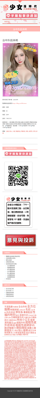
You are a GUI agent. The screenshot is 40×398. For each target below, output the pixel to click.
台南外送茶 (15, 354)
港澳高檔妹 (18, 377)
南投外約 (14, 340)
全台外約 (22, 306)
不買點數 (8, 307)
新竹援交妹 (9, 351)
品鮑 (7, 131)
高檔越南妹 (31, 377)
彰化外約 (22, 348)
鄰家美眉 (21, 333)
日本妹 (31, 315)
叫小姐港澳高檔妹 (16, 370)
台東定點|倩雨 (10, 296)
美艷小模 (31, 328)
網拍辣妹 (21, 327)
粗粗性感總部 (24, 325)
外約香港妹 (30, 347)
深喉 (27, 131)
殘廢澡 (23, 131)
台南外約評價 (28, 343)
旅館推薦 (24, 351)
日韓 (9, 317)
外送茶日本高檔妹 (28, 357)
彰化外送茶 (22, 363)
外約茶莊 (10, 312)
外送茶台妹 (15, 356)
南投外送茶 (9, 353)
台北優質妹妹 (11, 265)
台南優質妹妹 (11, 275)
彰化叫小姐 (26, 375)
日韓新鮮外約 (17, 317)
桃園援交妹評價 (19, 352)
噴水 (10, 131)
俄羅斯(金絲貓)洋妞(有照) (13, 256)
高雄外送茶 (11, 366)
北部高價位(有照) (10, 258)
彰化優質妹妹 (11, 273)
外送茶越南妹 (9, 361)
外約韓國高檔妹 (22, 347)
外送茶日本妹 (19, 357)
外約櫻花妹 (27, 346)
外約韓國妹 (14, 347)
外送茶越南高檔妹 (19, 361)
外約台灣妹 (21, 344)
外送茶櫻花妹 (15, 358)
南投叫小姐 (18, 366)
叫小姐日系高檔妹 (26, 368)
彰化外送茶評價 (29, 363)
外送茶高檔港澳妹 (13, 363)
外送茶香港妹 (28, 362)
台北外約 (24, 342)
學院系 (19, 312)
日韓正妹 (27, 318)
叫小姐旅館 (30, 367)
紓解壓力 (11, 328)
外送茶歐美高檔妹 (24, 358)
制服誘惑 (14, 310)
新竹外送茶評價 (14, 365)
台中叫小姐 (10, 374)
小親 (13, 131)
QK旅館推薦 (7, 340)
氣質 (32, 320)
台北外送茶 (31, 353)
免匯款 (15, 307)
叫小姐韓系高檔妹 (24, 371)
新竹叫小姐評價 (18, 376)
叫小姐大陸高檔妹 (21, 367)
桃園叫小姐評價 (10, 377)
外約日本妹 (11, 346)
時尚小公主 (23, 319)
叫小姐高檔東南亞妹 (11, 372)
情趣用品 (18, 131)
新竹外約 (26, 349)
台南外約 (21, 343)
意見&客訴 (9, 260)
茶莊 (16, 331)
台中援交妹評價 (17, 342)
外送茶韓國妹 (9, 362)
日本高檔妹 (26, 376)
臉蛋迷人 (9, 330)
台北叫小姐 (26, 374)
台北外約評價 (31, 342)
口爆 (20, 310)
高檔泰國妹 (25, 377)
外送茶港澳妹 (26, 360)
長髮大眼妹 (29, 333)
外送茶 (30, 354)
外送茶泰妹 (19, 360)
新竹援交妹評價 (17, 351)
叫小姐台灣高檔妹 (11, 367)
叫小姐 (23, 366)
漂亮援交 (8, 322)
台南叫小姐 (10, 375)
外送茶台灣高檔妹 (24, 356)
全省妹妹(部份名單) (11, 264)
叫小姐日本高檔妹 (16, 368)
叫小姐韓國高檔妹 (13, 371)
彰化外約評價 (29, 348)
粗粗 (15, 323)
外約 (11, 344)
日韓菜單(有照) (10, 262)
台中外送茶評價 (23, 353)
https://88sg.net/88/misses (20, 103)
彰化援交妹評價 (12, 349)
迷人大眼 (13, 333)
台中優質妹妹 (11, 271)
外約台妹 (15, 344)
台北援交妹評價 (14, 343)
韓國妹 (10, 334)
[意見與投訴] (20, 240)
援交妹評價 (21, 349)
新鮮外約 (24, 315)
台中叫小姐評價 (17, 374)
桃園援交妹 (11, 352)
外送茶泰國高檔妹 (11, 360)
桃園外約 (29, 351)
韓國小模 (15, 334)
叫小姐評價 (24, 370)
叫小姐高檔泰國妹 (23, 372)
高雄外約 (26, 352)
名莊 (28, 309)
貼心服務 (23, 330)
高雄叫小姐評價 (14, 379)
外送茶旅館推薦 (15, 348)
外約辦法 (8, 279)
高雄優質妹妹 (11, 277)
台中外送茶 (16, 353)
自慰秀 (30, 131)
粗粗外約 (21, 322)
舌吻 (34, 131)
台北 (23, 310)
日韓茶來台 (12, 320)
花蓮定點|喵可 (10, 294)
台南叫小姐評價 (18, 375)
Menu (7, 21)
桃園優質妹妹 (11, 267)
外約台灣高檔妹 (28, 344)
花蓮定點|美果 (10, 292)
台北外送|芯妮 (10, 288)
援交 (17, 315)
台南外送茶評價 (23, 354)
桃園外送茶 (27, 365)
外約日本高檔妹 (19, 346)
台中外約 (25, 340)
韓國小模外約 (23, 335)
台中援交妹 (9, 342)
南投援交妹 (20, 340)
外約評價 (8, 347)
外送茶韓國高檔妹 (19, 362)
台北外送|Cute (10, 290)
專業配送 (27, 312)
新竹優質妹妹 (11, 269)
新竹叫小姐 (10, 376)
